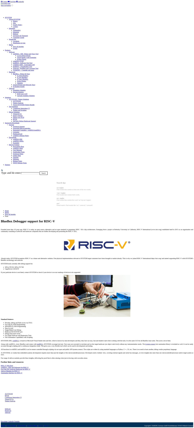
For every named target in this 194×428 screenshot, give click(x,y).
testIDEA (40, 344)
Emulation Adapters (19, 90)
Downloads (12, 137)
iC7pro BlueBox (22, 77)
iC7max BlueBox (22, 79)
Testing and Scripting (19, 110)
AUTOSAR (17, 101)
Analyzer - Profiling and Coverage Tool (25, 68)
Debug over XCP (18, 117)
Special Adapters (18, 92)
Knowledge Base (18, 146)
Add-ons (11, 88)
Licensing (16, 132)
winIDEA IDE (17, 139)
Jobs (14, 23)
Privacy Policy (11, 426)
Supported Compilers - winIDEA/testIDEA (27, 130)
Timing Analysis (18, 103)
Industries (12, 28)
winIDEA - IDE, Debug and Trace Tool (25, 54)
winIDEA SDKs (18, 141)
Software (12, 52)
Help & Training (14, 145)
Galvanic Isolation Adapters (26, 96)
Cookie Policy (21, 426)
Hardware (12, 72)
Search (44, 173)
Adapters (20, 83)
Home (7, 211)
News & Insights (18, 46)
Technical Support (19, 126)
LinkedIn (21, 2)
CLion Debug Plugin (23, 56)
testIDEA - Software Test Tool (22, 63)
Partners (7, 165)
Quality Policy (17, 25)
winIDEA (16, 341)
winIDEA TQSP (18, 61)
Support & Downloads (12, 123)
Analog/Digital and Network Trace (24, 85)
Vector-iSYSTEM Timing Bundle (23, 105)
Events (15, 48)
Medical (15, 34)
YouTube (13, 2)
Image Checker (18, 116)
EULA (46, 426)
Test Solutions (13, 106)
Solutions (8, 97)
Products (7, 50)
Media (11, 45)
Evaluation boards (18, 86)
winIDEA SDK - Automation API (24, 65)
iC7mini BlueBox (22, 76)
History (15, 21)
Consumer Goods (18, 37)
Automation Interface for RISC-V (11, 373)
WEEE (40, 426)
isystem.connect (150, 344)
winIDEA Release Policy (21, 136)
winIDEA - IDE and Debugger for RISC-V (15, 367)
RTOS (15, 119)
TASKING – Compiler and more (23, 70)
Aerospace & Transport (20, 36)
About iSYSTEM (14, 19)
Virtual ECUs (17, 114)
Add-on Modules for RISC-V (10, 371)
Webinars (16, 159)
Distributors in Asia (19, 43)
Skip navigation (6, 5)
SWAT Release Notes (20, 163)
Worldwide (12, 39)
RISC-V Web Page (7, 366)
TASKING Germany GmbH (160, 425)
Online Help (17, 155)
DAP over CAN (22, 94)
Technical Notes (18, 154)
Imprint (3, 426)
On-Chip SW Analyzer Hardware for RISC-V (15, 369)
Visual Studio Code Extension (26, 57)
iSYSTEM (8, 17)
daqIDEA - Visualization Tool (22, 66)
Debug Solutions (14, 112)
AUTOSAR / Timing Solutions (19, 99)
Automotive (17, 30)
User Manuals (17, 150)
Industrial (16, 32)
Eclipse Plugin (21, 59)
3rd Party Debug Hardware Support (24, 121)
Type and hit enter (11, 172)
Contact (4, 2)
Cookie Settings (32, 426)
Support (11, 125)
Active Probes (21, 81)
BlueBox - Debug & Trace (21, 74)
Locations (16, 41)
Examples (16, 143)
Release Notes (17, 161)
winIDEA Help (18, 148)
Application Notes (19, 152)
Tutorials (15, 157)
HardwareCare (17, 134)
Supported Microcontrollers (21, 128)
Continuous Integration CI (21, 108)
